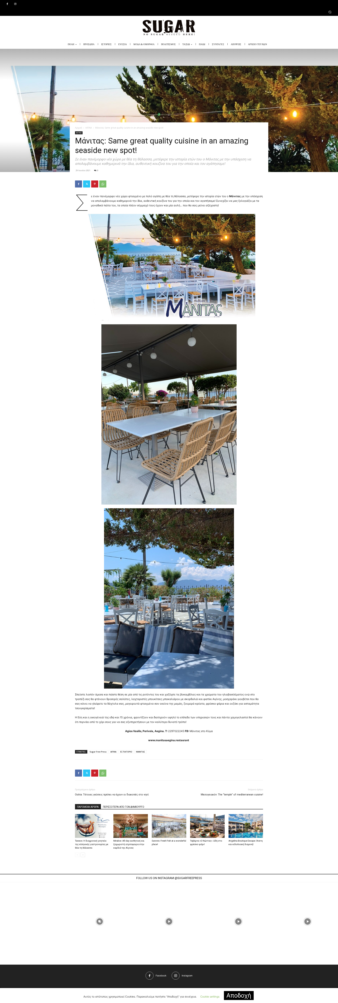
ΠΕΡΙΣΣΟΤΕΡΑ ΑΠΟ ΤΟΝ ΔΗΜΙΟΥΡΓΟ (123, 806)
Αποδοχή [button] (238, 995)
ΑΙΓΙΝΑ (88, 127)
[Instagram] (15, 4)
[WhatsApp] (102, 184)
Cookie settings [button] (210, 996)
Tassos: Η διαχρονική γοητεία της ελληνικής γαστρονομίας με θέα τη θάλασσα (91, 844)
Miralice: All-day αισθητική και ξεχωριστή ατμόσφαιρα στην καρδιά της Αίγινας (128, 844)
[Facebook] (7, 4)
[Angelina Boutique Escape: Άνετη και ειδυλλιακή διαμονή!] (246, 826)
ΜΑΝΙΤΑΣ (140, 751)
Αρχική (78, 127)
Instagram (187, 975)
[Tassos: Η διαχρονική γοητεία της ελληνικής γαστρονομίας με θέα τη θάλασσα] (92, 826)
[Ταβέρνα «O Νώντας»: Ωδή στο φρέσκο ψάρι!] (207, 826)
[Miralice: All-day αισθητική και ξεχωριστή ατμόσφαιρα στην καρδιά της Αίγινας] (130, 826)
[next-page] (83, 855)
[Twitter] (86, 184)
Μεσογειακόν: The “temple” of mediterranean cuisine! (232, 794)
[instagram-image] (99, 921)
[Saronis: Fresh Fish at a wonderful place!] (169, 826)
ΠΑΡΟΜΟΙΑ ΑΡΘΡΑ (88, 806)
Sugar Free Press (98, 751)
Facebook (161, 975)
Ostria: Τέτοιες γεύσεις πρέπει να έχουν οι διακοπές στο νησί (112, 794)
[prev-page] (77, 855)
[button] (169, 12)
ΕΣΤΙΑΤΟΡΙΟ (126, 751)
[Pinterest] (94, 184)
